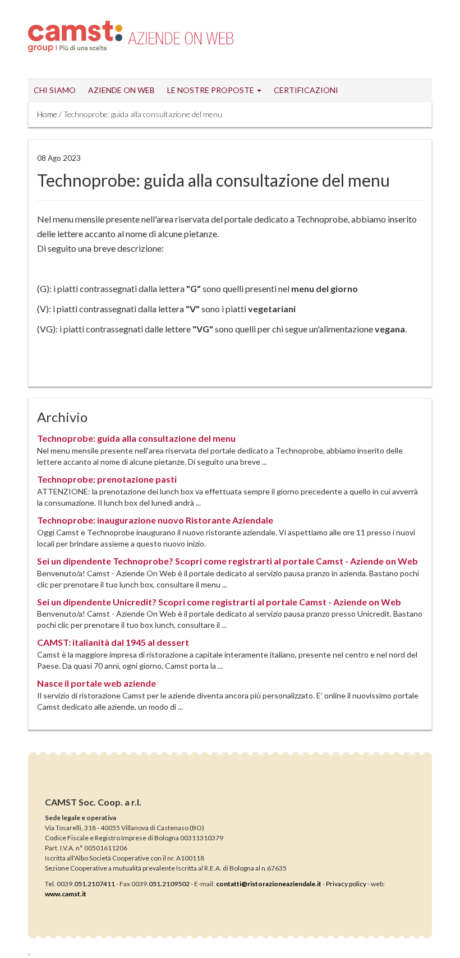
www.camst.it (65, 894)
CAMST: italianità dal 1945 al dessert (113, 642)
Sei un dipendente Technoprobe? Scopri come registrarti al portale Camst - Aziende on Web (227, 561)
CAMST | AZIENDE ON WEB (75, 36)
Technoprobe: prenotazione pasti (107, 479)
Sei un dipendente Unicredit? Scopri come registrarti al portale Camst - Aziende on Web (219, 601)
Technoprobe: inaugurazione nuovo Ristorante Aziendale (155, 520)
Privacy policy (346, 884)
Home (47, 114)
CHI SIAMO (55, 90)
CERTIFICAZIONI (306, 90)
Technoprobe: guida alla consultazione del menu (136, 438)
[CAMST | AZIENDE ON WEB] (180, 34)
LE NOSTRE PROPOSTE (211, 90)
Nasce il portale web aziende (96, 683)
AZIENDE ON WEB (121, 90)
